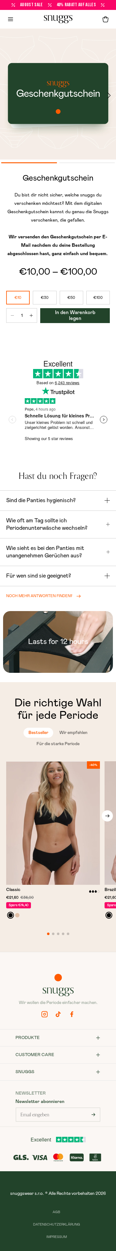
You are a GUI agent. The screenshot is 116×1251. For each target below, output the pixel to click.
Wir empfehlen (73, 733)
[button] (105, 19)
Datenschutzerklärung (56, 1224)
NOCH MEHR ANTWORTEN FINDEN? (39, 596)
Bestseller (38, 733)
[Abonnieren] (93, 1114)
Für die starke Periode (58, 744)
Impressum (56, 1237)
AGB (56, 1212)
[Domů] (58, 19)
